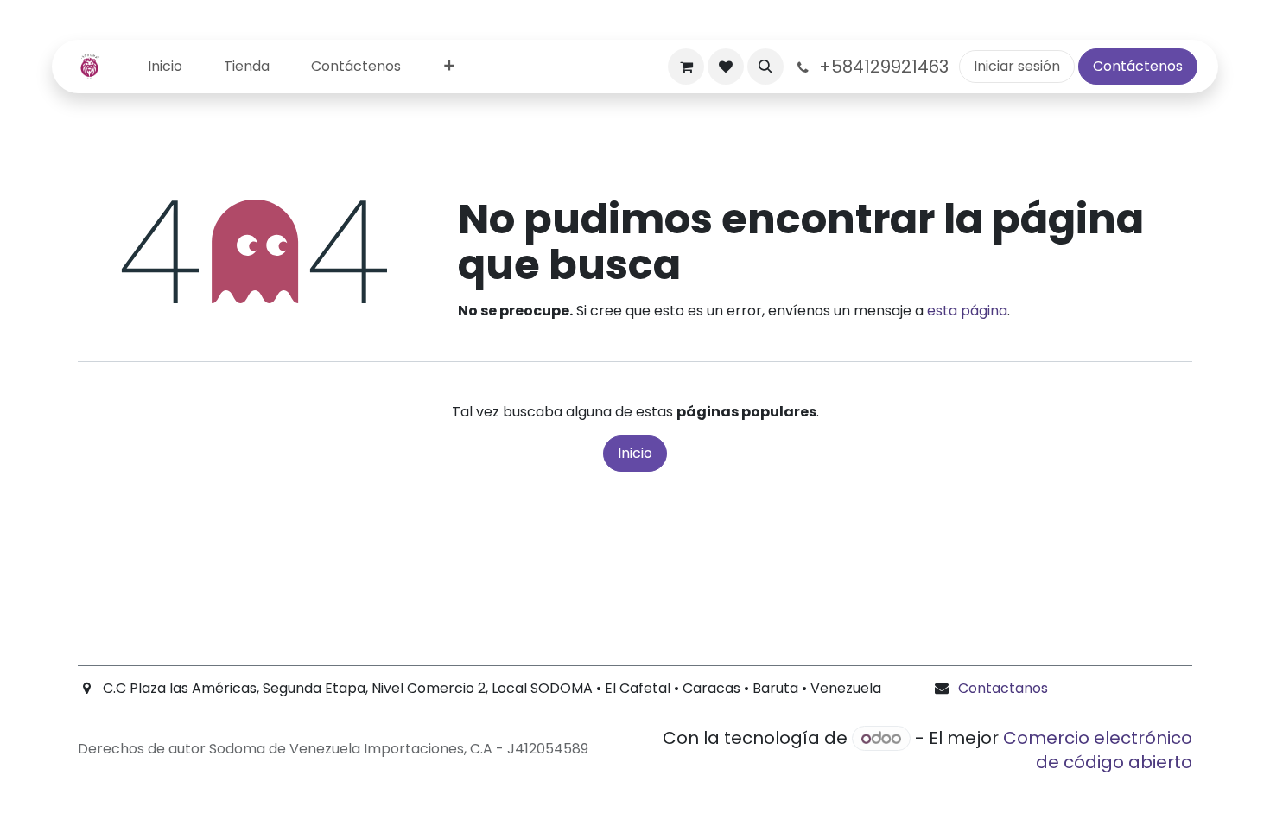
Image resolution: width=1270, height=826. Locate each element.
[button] (765, 66)
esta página (967, 311)
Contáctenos (1138, 66)
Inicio (635, 453)
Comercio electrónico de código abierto (1097, 750)
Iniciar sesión (1017, 66)
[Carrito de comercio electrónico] (686, 66)
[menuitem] (165, 67)
